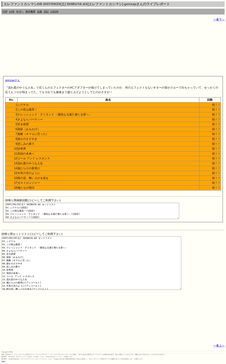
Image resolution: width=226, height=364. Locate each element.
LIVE (11, 11)
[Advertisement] (107, 49)
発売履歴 (30, 11)
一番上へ (219, 345)
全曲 (39, 11)
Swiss (3, 361)
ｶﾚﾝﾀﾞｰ (20, 11)
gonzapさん (12, 80)
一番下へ (219, 19)
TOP (4, 11)
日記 (46, 11)
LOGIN (54, 11)
